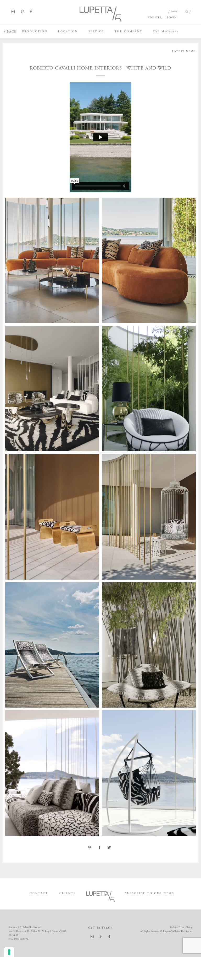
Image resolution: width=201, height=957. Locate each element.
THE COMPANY (128, 31)
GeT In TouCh (100, 928)
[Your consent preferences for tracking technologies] (9, 952)
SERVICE (96, 31)
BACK (11, 32)
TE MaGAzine (166, 31)
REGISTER (155, 17)
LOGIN (172, 17)
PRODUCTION (35, 31)
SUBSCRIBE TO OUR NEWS (149, 893)
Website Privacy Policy (181, 927)
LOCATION (68, 31)
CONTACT (39, 893)
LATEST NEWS (184, 51)
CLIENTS (67, 893)
